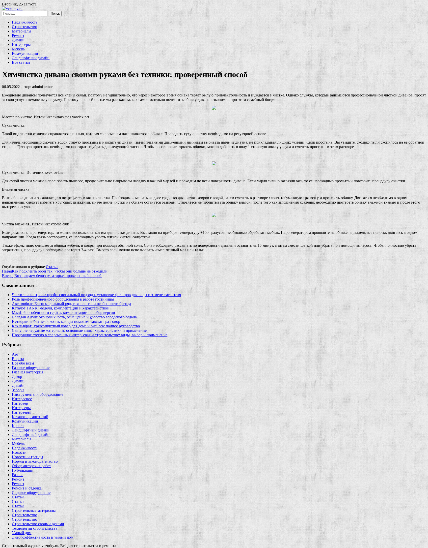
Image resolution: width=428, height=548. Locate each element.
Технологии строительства (34, 528)
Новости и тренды (27, 457)
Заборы (18, 390)
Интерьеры (21, 44)
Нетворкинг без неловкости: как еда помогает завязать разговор (66, 321)
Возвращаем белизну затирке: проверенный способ (52, 276)
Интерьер (20, 403)
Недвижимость (24, 22)
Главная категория (27, 372)
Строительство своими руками (38, 524)
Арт (15, 354)
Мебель (18, 49)
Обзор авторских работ (31, 466)
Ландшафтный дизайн (31, 58)
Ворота (18, 359)
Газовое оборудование (31, 367)
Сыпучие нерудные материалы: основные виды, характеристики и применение (79, 330)
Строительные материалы (34, 510)
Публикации (22, 470)
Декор (17, 376)
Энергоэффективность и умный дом (42, 537)
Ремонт (18, 35)
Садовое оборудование (31, 492)
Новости (19, 452)
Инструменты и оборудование (37, 394)
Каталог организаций (30, 417)
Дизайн (18, 40)
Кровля (18, 426)
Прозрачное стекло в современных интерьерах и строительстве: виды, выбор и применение (89, 335)
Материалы (21, 31)
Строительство (24, 27)
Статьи (52, 267)
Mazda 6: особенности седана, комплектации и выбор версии (63, 312)
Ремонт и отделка (27, 488)
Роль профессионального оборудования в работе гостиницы (63, 299)
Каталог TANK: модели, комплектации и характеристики (60, 308)
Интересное (22, 399)
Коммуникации (25, 53)
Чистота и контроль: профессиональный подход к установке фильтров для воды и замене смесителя (96, 295)
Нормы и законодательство (35, 461)
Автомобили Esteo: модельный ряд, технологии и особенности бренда (71, 304)
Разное (17, 475)
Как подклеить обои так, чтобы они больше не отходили (55, 271)
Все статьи (21, 62)
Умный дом (21, 533)
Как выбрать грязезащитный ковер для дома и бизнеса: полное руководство (76, 326)
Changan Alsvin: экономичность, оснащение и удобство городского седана (74, 317)
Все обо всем (23, 363)
